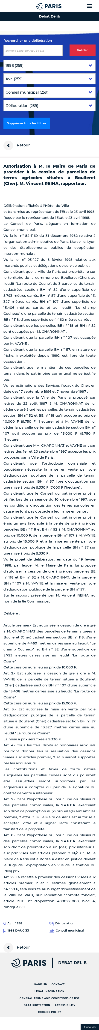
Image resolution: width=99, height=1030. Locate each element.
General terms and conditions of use (50, 998)
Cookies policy (49, 1012)
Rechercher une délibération (27, 40)
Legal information (49, 991)
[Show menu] (92, 6)
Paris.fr (40, 984)
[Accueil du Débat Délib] (39, 6)
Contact (58, 984)
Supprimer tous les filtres (26, 123)
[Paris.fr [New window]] (23, 963)
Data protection (37, 1005)
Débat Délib (72, 963)
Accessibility (65, 1005)
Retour (23, 145)
